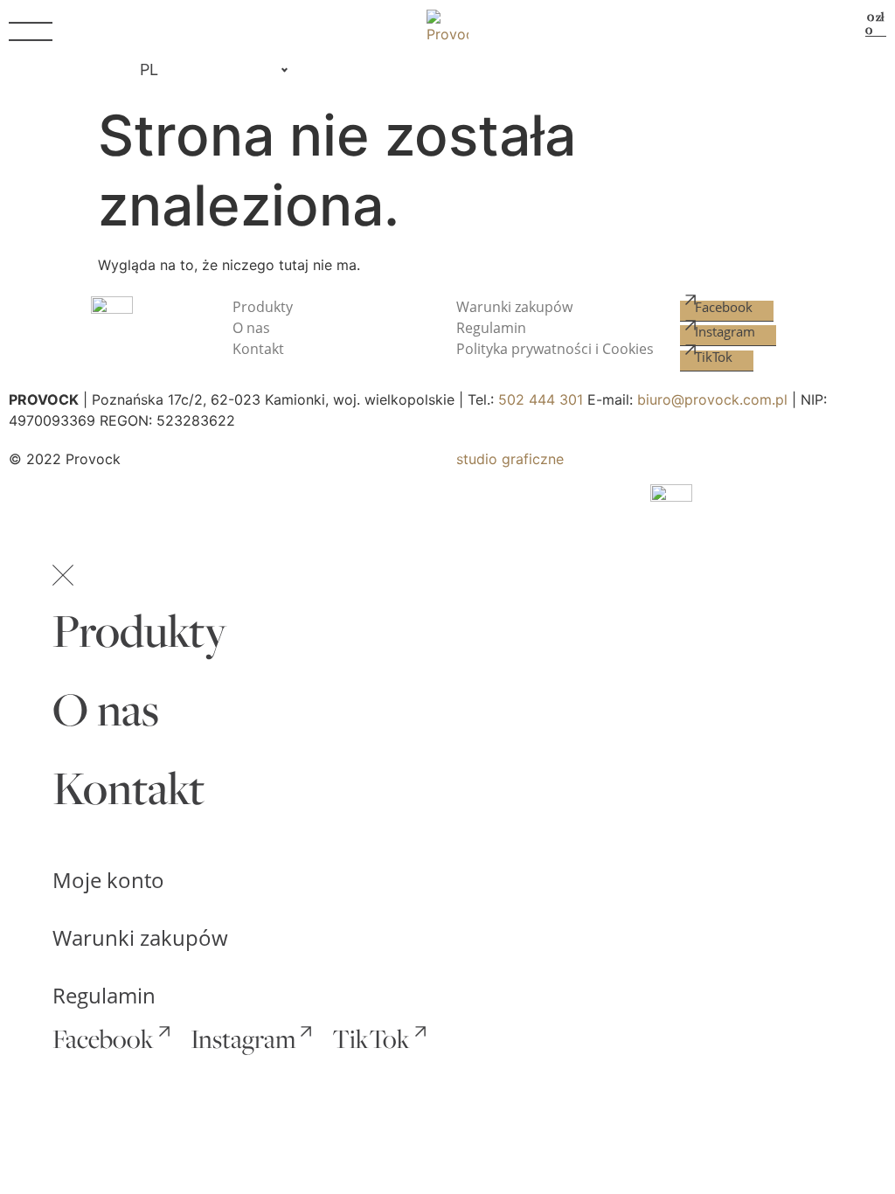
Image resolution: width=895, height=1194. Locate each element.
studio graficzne (510, 459)
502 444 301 (540, 399)
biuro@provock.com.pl (712, 399)
